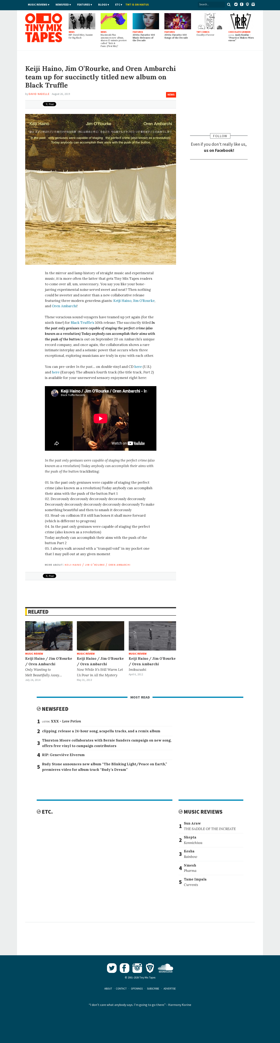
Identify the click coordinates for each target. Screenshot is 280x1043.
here (138, 366)
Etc (117, 4)
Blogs (102, 4)
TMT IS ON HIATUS (137, 4)
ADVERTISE (170, 988)
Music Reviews (37, 4)
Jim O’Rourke (144, 300)
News (171, 94)
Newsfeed (62, 4)
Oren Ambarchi (64, 306)
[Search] (229, 4)
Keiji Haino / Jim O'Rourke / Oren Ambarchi (98, 564)
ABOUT (108, 988)
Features (83, 4)
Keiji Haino (122, 300)
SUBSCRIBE (153, 988)
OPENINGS (137, 988)
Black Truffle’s (82, 322)
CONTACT (121, 988)
